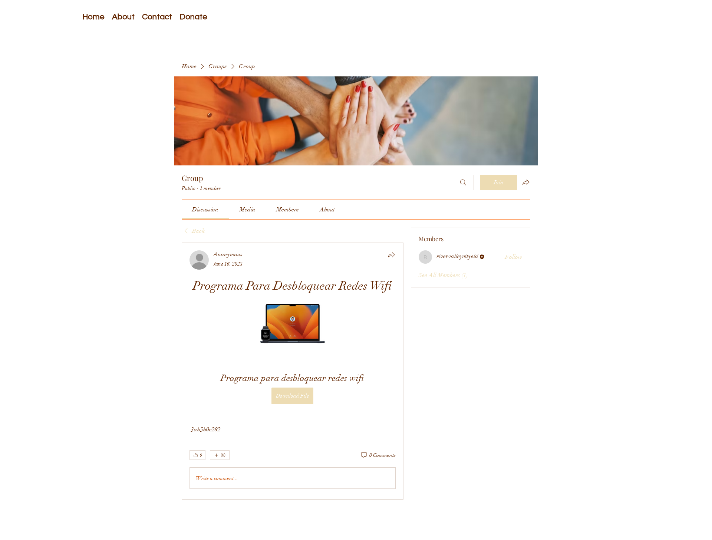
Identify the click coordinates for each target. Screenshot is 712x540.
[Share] (391, 254)
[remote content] (292, 324)
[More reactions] (220, 455)
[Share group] (525, 182)
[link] (205, 209)
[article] (292, 371)
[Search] (463, 182)
